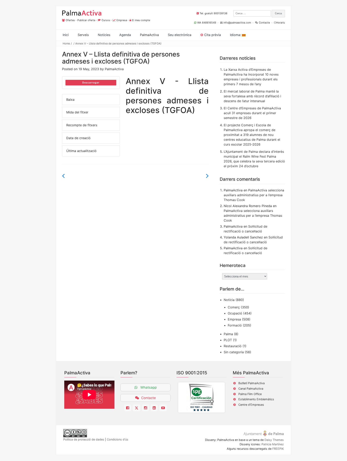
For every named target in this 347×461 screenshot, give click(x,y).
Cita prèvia (212, 35)
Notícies (104, 35)
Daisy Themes (274, 439)
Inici (66, 35)
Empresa (121, 20)
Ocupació (235, 313)
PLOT (228, 340)
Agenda (125, 35)
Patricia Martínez (272, 444)
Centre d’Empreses (251, 404)
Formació (235, 325)
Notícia (229, 300)
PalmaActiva (114, 69)
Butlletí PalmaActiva (251, 383)
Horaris (280, 22)
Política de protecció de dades (83, 439)
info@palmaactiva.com (237, 22)
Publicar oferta (86, 20)
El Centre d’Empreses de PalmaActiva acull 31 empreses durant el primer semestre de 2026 (252, 113)
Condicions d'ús (117, 439)
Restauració (233, 346)
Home (66, 43)
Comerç (234, 307)
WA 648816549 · (208, 22)
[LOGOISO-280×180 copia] (201, 397)
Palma (228, 334)
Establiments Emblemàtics (256, 399)
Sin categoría (234, 352)
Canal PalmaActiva (250, 388)
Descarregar (90, 82)
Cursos (106, 20)
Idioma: (236, 35)
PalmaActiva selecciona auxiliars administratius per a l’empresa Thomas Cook (254, 195)
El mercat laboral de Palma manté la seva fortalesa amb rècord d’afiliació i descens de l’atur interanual (252, 96)
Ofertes (70, 20)
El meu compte (141, 20)
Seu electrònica (179, 35)
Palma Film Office (250, 394)
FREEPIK (278, 448)
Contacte (264, 22)
